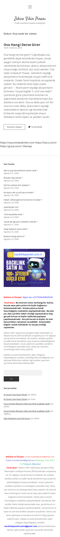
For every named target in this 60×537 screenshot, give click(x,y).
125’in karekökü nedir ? (14, 214)
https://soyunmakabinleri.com (17, 142)
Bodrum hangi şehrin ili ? (14, 236)
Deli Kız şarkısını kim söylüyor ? (17, 185)
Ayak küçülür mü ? (11, 207)
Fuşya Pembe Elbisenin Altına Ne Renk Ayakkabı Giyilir (27, 404)
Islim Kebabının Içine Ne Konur (17, 418)
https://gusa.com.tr (11, 146)
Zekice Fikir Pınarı (30, 19)
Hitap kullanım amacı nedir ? (16, 229)
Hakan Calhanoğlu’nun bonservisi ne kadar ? (23, 200)
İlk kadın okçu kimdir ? (13, 178)
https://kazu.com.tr (46, 142)
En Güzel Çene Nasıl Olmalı (15, 394)
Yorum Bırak (36, 127)
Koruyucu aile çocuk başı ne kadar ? (19, 192)
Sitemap (27, 146)
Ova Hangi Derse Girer (22, 45)
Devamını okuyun (16, 127)
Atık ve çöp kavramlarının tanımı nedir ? (21, 170)
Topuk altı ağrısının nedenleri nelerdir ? (21, 221)
